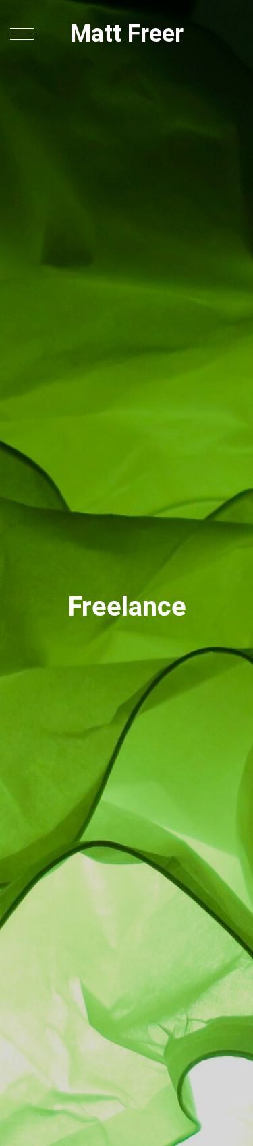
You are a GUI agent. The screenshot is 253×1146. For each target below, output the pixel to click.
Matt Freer (127, 34)
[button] (22, 34)
